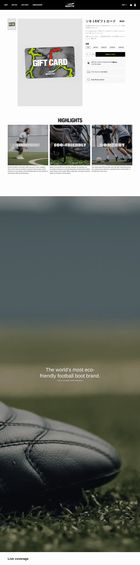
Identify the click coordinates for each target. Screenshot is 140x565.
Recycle (14, 5)
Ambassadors (37, 5)
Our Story (24, 5)
